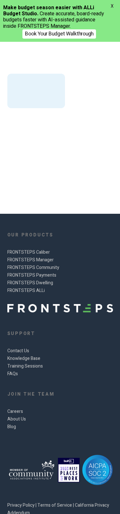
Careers (15, 411)
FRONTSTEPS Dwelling (30, 282)
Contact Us (18, 350)
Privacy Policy (21, 505)
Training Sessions (25, 366)
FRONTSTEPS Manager (30, 260)
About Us (16, 419)
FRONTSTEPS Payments (31, 275)
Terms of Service (55, 505)
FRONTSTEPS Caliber (28, 252)
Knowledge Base (23, 358)
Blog (11, 426)
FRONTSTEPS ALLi (26, 290)
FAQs (12, 373)
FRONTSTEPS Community (33, 267)
